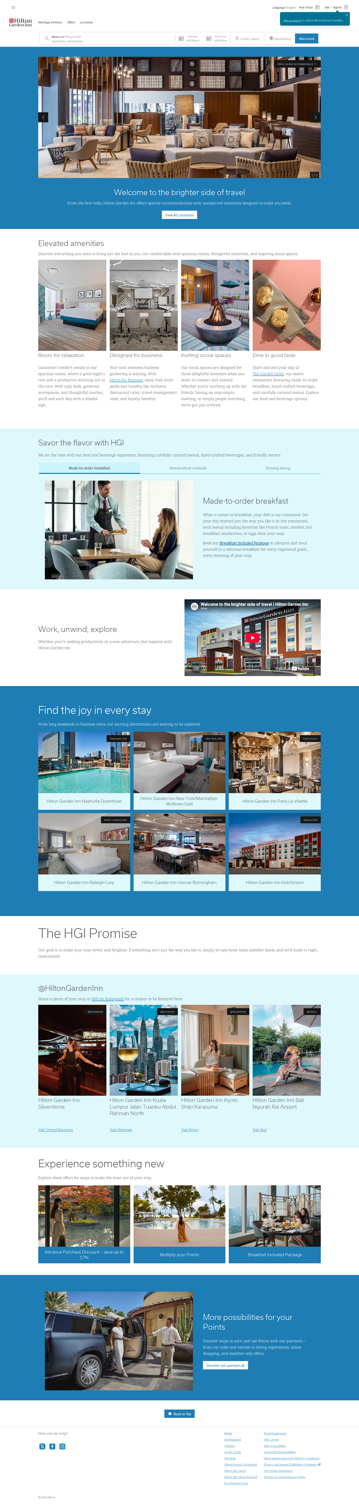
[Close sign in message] (347, 15)
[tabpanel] (179, 526)
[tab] (89, 468)
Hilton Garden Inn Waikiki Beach (295, 64)
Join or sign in (292, 20)
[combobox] (107, 38)
